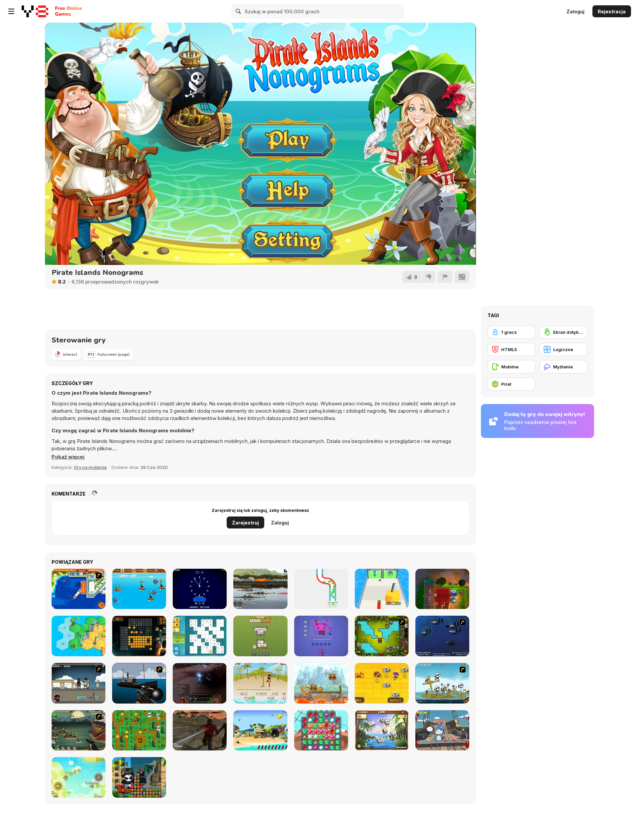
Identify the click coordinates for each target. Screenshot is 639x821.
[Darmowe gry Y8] (35, 11)
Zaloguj (575, 11)
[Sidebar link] (11, 11)
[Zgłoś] (445, 277)
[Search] (238, 11)
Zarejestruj (245, 522)
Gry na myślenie (90, 467)
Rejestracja (612, 11)
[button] (68, 457)
